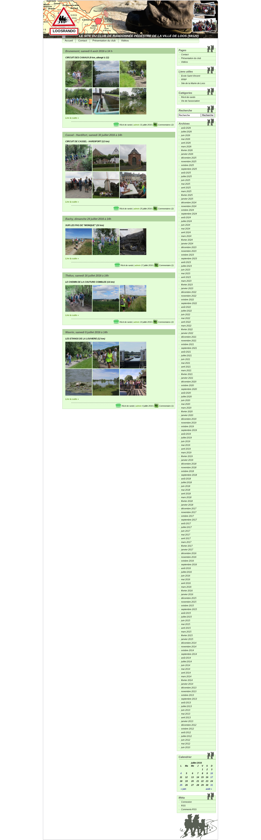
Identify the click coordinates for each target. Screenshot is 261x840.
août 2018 (186, 478)
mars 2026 (186, 146)
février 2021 (187, 374)
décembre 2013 (188, 687)
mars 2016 (186, 587)
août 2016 (186, 568)
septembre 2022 (189, 303)
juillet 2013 (186, 706)
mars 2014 (186, 676)
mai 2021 (185, 363)
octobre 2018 (187, 471)
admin (137, 125)
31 (211, 785)
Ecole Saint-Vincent (190, 76)
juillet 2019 (186, 437)
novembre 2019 (188, 423)
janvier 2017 (187, 549)
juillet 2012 (186, 736)
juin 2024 (185, 225)
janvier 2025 (187, 199)
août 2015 (186, 613)
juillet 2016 (186, 572)
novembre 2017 (188, 512)
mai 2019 (185, 445)
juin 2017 (185, 531)
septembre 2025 (189, 169)
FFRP (184, 79)
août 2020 (186, 393)
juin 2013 (185, 710)
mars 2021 (186, 370)
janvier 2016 (187, 594)
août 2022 (186, 307)
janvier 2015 (187, 639)
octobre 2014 (187, 650)
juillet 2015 (186, 617)
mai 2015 (185, 624)
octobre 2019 (187, 426)
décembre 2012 (188, 725)
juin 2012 (185, 740)
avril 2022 (186, 322)
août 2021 (186, 352)
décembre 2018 (188, 464)
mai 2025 (185, 184)
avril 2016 (186, 583)
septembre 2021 (189, 348)
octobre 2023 (187, 255)
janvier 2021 (187, 378)
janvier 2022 (187, 333)
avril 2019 (186, 449)
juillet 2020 (186, 396)
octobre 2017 (187, 516)
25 (181, 785)
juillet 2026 (186, 131)
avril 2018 (186, 493)
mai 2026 (185, 139)
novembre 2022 (188, 296)
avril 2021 (186, 367)
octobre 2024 (187, 210)
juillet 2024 (186, 221)
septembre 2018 (189, 475)
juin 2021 (185, 359)
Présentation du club (104, 40)
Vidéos (125, 40)
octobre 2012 (187, 729)
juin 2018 (185, 486)
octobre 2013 (187, 695)
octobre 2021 (187, 344)
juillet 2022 (186, 311)
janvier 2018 (187, 505)
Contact (82, 40)
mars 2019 (186, 452)
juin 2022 (185, 314)
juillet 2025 (186, 176)
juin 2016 (185, 576)
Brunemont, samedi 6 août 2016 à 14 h (88, 51)
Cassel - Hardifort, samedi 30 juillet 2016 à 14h (93, 134)
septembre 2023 (189, 258)
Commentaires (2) (166, 125)
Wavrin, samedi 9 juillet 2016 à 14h (86, 332)
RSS (183, 805)
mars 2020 (186, 408)
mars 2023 (186, 281)
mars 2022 (186, 325)
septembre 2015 (189, 609)
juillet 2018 (186, 482)
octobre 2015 (187, 605)
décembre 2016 (188, 553)
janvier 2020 (187, 415)
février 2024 (187, 240)
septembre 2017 (189, 520)
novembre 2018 (188, 467)
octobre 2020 (187, 385)
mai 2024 (185, 228)
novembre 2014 (188, 646)
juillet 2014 (186, 661)
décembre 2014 (188, 643)
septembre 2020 (189, 389)
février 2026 (187, 150)
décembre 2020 (188, 381)
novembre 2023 (188, 251)
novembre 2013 (188, 691)
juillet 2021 (186, 355)
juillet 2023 (186, 266)
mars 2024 (186, 236)
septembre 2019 (189, 430)
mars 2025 (186, 191)
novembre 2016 (188, 557)
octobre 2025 (187, 165)
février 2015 (187, 635)
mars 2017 (186, 542)
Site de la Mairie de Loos (193, 83)
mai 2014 (185, 669)
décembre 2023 (188, 247)
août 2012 (186, 732)
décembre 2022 (188, 292)
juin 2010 (185, 747)
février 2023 (187, 284)
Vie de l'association (190, 101)
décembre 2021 (188, 337)
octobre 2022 (187, 299)
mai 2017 (185, 534)
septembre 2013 (189, 699)
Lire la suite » (72, 118)
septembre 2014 (189, 654)
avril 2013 (186, 717)
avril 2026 (186, 143)
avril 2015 (186, 628)
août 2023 (186, 262)
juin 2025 (185, 180)
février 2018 (187, 501)
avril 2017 (186, 538)
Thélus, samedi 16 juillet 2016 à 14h (87, 275)
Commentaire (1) (166, 265)
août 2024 (186, 217)
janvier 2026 (187, 154)
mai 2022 (185, 318)
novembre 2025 (188, 161)
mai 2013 (185, 714)
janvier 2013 (187, 721)
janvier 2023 (187, 288)
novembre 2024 (188, 206)
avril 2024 (186, 232)
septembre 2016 (189, 564)
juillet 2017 (186, 527)
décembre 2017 (188, 508)
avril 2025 (186, 187)
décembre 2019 (188, 419)
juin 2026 (185, 135)
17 (211, 777)
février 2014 (187, 680)
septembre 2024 (189, 214)
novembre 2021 (188, 340)
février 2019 (187, 456)
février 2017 (187, 546)
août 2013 (186, 702)
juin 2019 (185, 441)
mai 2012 (185, 743)
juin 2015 (185, 620)
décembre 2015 (188, 598)
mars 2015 (186, 631)
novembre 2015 (188, 602)
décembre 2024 (188, 202)
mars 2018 (186, 497)
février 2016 (187, 590)
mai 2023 (185, 273)
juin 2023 (185, 270)
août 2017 (186, 523)
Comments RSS (189, 809)
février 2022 (187, 329)
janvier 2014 (187, 684)
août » (209, 789)
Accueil (69, 40)
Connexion (186, 802)
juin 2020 (185, 400)
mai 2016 (185, 579)
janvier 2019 (187, 460)
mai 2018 (185, 490)
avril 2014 (186, 673)
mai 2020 (185, 404)
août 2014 (186, 658)
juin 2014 (185, 665)
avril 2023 (186, 277)
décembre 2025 (188, 158)
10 (211, 773)
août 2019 (186, 434)
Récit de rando (125, 125)
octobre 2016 (187, 561)
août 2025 (186, 172)
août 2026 (186, 128)
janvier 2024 (187, 243)
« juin (183, 789)
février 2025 (187, 195)
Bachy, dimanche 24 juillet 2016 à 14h (88, 218)
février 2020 (187, 411)
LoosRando (64, 31)
